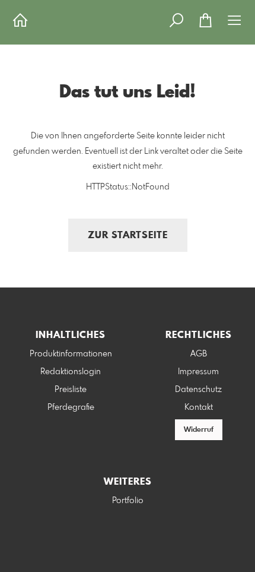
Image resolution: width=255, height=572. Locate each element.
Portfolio (128, 501)
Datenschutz (198, 389)
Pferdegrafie (70, 407)
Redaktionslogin (70, 372)
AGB (198, 354)
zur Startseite (128, 235)
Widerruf (198, 430)
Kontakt (198, 407)
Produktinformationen (71, 354)
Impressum (198, 372)
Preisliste (71, 389)
